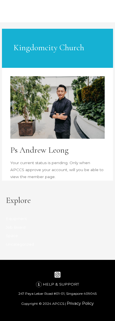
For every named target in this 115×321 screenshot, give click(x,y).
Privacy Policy (80, 303)
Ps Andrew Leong (39, 150)
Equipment (16, 218)
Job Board (15, 227)
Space (12, 235)
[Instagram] (57, 274)
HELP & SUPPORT (61, 284)
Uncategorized (20, 244)
